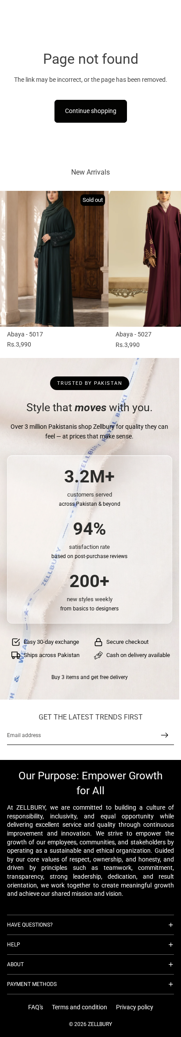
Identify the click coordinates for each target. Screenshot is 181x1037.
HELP (13, 945)
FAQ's (35, 1007)
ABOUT (15, 964)
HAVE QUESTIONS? (30, 925)
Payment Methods (32, 984)
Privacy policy (134, 1007)
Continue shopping (90, 110)
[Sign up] (165, 735)
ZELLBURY (100, 1024)
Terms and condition (79, 1007)
